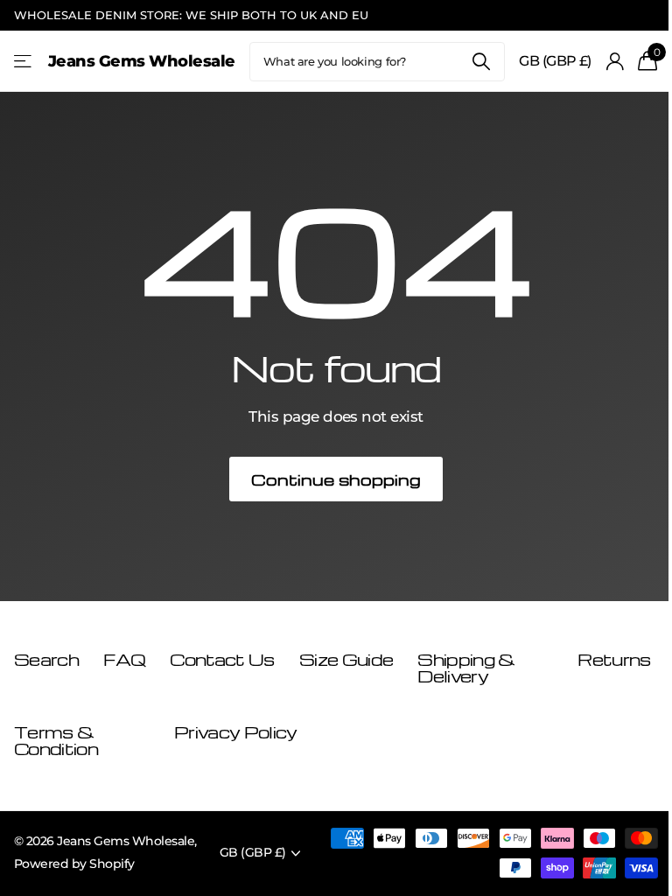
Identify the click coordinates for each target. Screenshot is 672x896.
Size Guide (346, 659)
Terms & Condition (56, 740)
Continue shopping (336, 479)
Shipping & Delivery (465, 668)
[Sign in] (615, 61)
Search (481, 61)
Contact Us (222, 659)
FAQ (124, 659)
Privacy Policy (235, 732)
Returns (614, 659)
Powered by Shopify (74, 864)
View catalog (24, 61)
